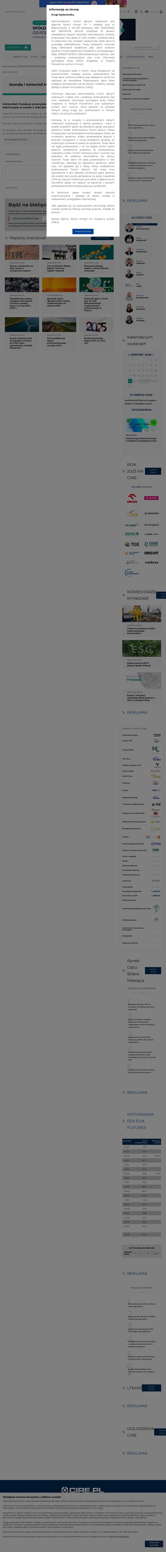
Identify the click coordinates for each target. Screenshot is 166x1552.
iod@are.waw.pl (105, 179)
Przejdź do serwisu (83, 231)
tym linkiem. (77, 64)
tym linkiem (70, 107)
